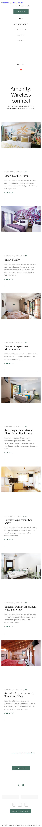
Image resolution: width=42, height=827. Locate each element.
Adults (20, 801)
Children (26, 801)
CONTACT (21, 64)
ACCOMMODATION (21, 24)
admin (25, 172)
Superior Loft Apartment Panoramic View (18, 695)
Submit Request (21, 768)
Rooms (14, 801)
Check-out (29, 793)
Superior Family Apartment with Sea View (20, 608)
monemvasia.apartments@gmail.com (23, 753)
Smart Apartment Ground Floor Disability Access (19, 432)
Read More (9, 193)
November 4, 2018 (11, 172)
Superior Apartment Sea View (18, 521)
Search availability (20, 811)
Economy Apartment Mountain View (16, 348)
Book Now (21, 11)
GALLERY (21, 35)
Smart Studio (12, 259)
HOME (21, 19)
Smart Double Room (16, 175)
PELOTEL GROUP (21, 30)
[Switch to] (21, 69)
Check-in (10, 793)
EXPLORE (21, 40)
